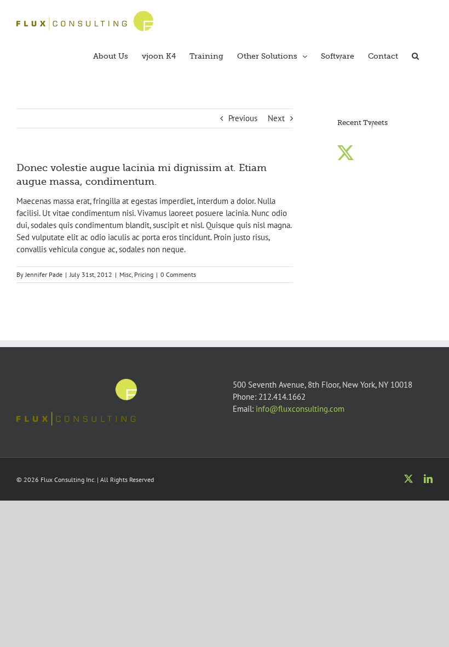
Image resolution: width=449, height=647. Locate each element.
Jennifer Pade (43, 274)
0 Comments (178, 274)
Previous (242, 118)
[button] (415, 54)
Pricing (143, 274)
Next (276, 118)
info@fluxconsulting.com (300, 409)
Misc (125, 274)
